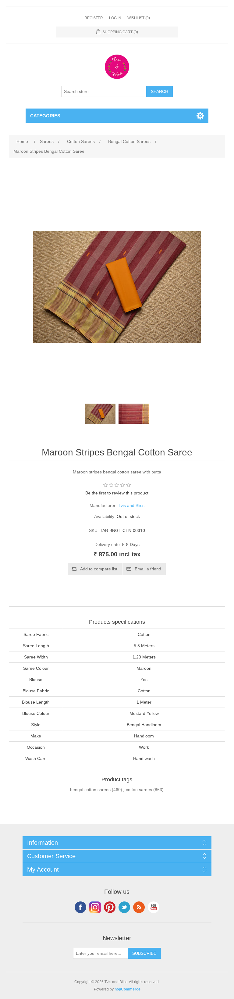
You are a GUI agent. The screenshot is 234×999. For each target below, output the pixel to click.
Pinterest (109, 907)
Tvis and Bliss (131, 505)
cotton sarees (139, 789)
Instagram (95, 907)
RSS (139, 907)
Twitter (124, 907)
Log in (115, 18)
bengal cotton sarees (90, 789)
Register (93, 18)
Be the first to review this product (116, 493)
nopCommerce (127, 989)
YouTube (153, 907)
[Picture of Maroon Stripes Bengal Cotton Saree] (100, 413)
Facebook (80, 907)
